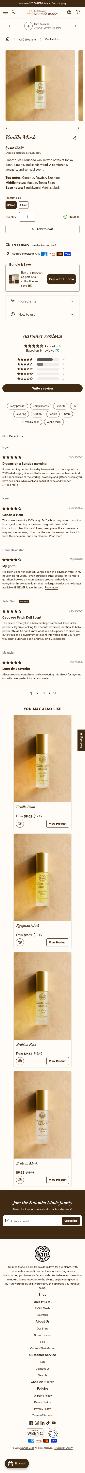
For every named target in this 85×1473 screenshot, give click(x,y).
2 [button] (37, 693)
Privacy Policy (42, 1409)
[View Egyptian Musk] (42, 877)
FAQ (42, 1362)
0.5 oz (23, 205)
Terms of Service (42, 1415)
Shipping (10, 152)
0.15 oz (11, 205)
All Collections (27, 40)
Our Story (42, 1329)
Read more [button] (11, 485)
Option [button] (37, 414)
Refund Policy (42, 1402)
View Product (57, 824)
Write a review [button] (42, 388)
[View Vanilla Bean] (42, 758)
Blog (42, 1342)
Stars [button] (67, 414)
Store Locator (42, 1335)
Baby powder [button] (17, 406)
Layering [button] (21, 414)
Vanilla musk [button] (54, 422)
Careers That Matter (42, 1348)
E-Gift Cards (42, 1308)
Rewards (42, 1315)
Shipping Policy (42, 1396)
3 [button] (44, 693)
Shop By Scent (43, 1302)
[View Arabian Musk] (42, 1115)
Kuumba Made (27, 1447)
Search (42, 1375)
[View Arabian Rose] (42, 996)
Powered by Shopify (63, 1447)
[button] (25, 359)
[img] (11, 457)
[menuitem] (43, 1303)
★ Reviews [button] (81, 740)
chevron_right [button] (75, 26)
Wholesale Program (42, 1382)
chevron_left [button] (9, 26)
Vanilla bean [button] (32, 422)
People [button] (53, 414)
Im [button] (74, 406)
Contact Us (42, 1369)
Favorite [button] (61, 406)
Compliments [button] (41, 406)
